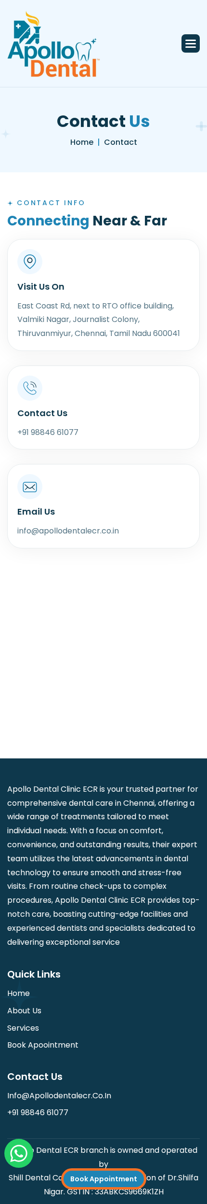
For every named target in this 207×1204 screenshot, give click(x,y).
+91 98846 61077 (37, 1112)
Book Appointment (103, 1179)
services (23, 1028)
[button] (190, 43)
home (81, 142)
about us (24, 1010)
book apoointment (42, 1044)
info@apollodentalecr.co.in (59, 1095)
